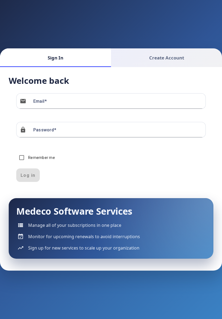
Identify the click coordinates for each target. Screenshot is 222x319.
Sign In (55, 58)
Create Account (166, 58)
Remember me (41, 157)
